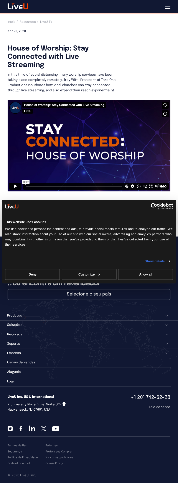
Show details (155, 261)
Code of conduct (19, 463)
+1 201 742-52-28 (150, 397)
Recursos (14, 334)
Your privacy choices (59, 457)
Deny (32, 274)
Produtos (14, 315)
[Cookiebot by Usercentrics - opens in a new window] (154, 206)
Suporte (13, 344)
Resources (28, 21)
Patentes (52, 445)
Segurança (15, 451)
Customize (86, 274)
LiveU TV (46, 21)
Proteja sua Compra (59, 451)
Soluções (14, 325)
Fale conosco (159, 407)
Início (11, 21)
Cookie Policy (54, 463)
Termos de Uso (17, 445)
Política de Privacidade (23, 457)
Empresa (14, 353)
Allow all (145, 274)
